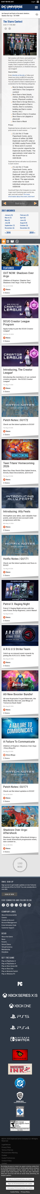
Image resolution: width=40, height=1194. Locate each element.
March (8, 218)
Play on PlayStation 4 (9, 963)
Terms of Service (7, 1150)
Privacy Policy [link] (25, 1192)
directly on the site (18, 75)
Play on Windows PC (8, 974)
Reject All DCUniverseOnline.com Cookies (20, 1184)
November (9, 228)
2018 (32, 232)
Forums (4, 942)
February (24, 215)
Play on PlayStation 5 (9, 961)
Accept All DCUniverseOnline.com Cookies (20, 1179)
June (23, 220)
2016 (8, 232)
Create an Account (8, 920)
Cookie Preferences (8, 1158)
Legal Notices (6, 1144)
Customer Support (8, 928)
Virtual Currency (7, 947)
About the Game (7, 937)
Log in (33, 2)
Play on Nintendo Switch (10, 971)
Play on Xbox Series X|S (9, 966)
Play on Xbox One (7, 969)
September (10, 225)
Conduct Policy (7, 1161)
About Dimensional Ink (9, 915)
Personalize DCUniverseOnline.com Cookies (20, 1188)
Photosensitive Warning (9, 1153)
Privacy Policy (6, 1147)
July (7, 223)
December (25, 228)
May (7, 220)
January (9, 215)
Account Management (9, 922)
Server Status (6, 944)
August (23, 223)
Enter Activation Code (9, 925)
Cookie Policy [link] (14, 1192)
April (23, 218)
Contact (4, 1163)
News (3, 939)
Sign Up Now (9, 894)
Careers (4, 917)
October (24, 225)
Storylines (5, 952)
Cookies (4, 1155)
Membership (6, 949)
